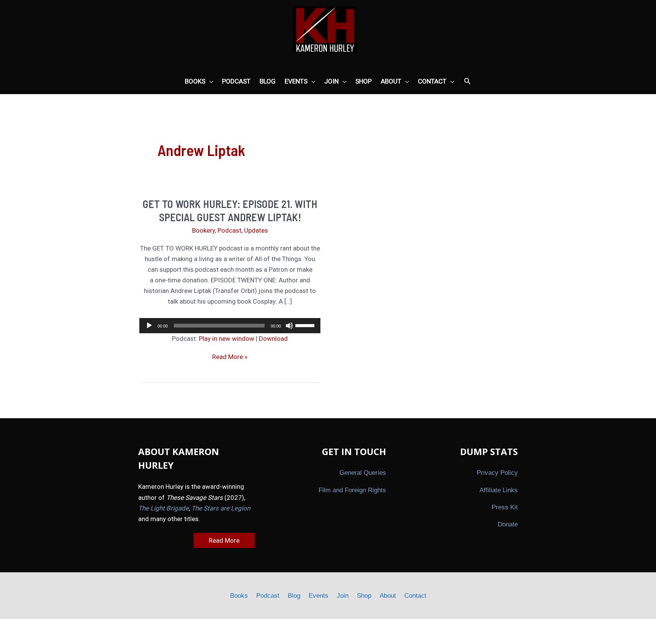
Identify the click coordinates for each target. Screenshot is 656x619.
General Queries (362, 472)
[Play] (149, 325)
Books (239, 595)
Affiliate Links (498, 490)
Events (318, 595)
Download (273, 338)
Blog (294, 595)
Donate (508, 524)
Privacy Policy (497, 472)
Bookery (203, 230)
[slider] (306, 325)
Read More (224, 540)
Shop (364, 595)
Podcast (229, 230)
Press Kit (505, 507)
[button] (467, 82)
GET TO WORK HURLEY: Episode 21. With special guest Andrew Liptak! (230, 210)
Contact (415, 595)
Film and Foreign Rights (352, 490)
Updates (256, 230)
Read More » (230, 357)
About (388, 595)
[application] (229, 325)
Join (342, 595)
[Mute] (289, 325)
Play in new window (226, 338)
